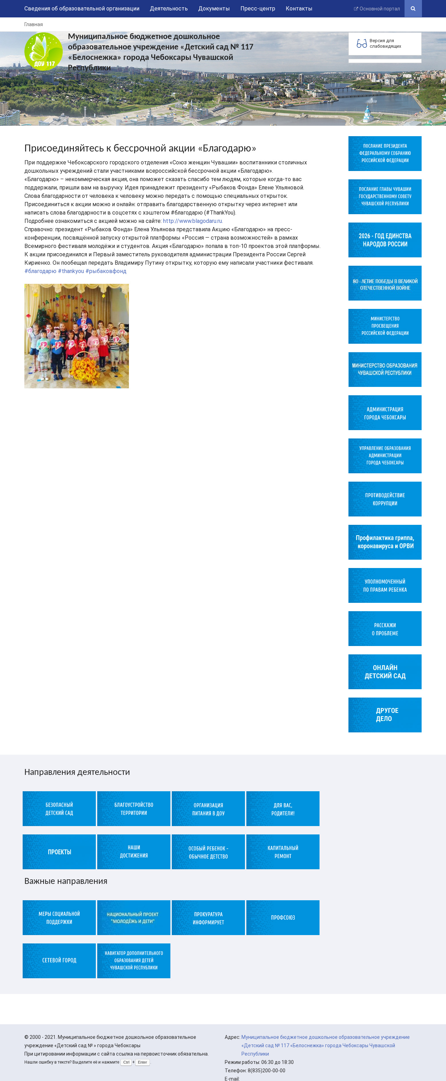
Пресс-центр (257, 8)
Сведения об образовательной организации (81, 8)
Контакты (299, 8)
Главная (33, 24)
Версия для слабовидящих (385, 43)
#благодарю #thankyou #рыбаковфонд (75, 271)
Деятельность (169, 8)
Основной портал (380, 8)
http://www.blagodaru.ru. (193, 221)
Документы (214, 8)
